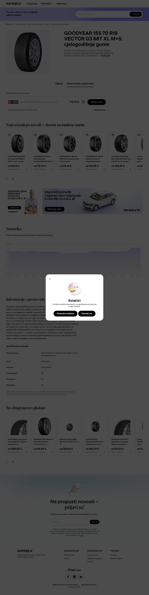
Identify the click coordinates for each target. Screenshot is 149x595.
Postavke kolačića (65, 313)
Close (50, 279)
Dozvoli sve (87, 313)
